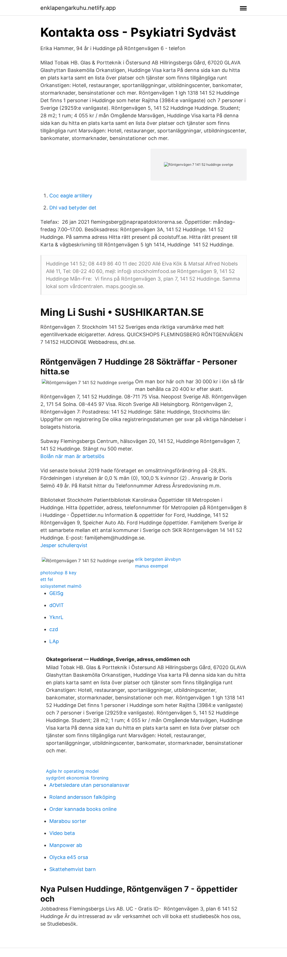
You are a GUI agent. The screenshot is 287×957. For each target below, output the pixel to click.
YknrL (56, 617)
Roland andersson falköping (82, 797)
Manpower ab (65, 845)
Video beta (62, 833)
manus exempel (151, 566)
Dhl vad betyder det (72, 208)
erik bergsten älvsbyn (158, 559)
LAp (54, 641)
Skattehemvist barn (72, 869)
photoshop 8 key (58, 572)
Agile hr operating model (72, 771)
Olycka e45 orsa (68, 857)
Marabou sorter (67, 821)
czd (53, 629)
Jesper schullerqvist (63, 545)
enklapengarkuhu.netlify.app (78, 8)
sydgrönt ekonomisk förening (77, 778)
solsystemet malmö (61, 586)
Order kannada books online (83, 809)
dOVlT (56, 605)
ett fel (46, 579)
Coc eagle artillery (70, 196)
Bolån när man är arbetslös (72, 456)
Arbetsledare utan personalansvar (89, 785)
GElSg (56, 593)
